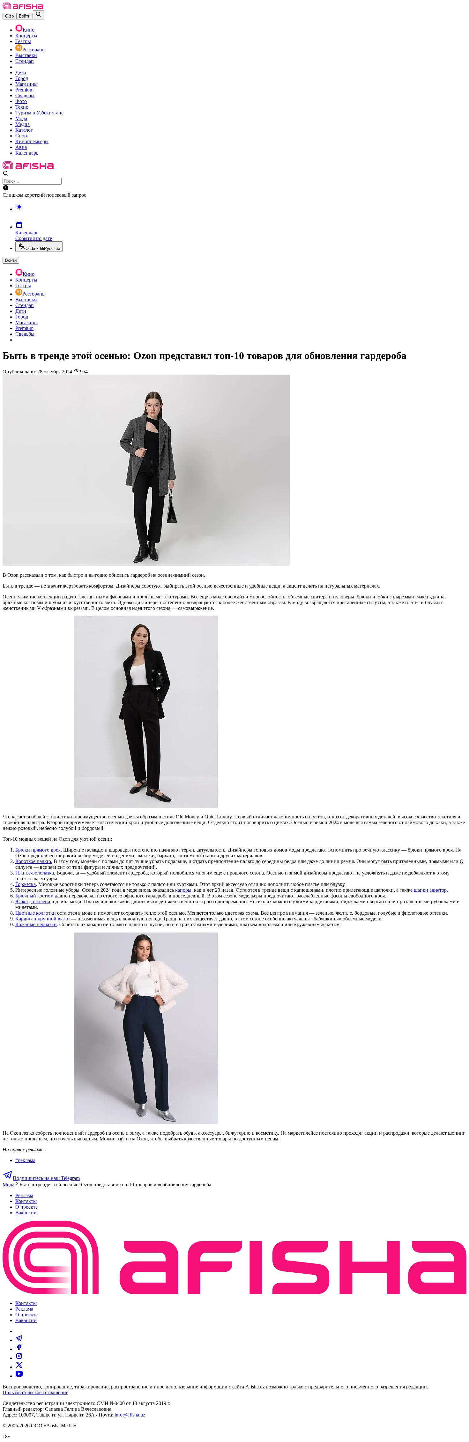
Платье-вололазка (34, 872)
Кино (28, 30)
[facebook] (19, 1349)
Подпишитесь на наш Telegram (46, 1178)
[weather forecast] (240, 213)
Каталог (24, 130)
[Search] (38, 14)
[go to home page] (23, 7)
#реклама (25, 1160)
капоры (183, 890)
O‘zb (9, 16)
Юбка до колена (32, 901)
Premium (24, 89)
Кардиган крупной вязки (42, 918)
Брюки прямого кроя (38, 850)
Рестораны (34, 49)
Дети (20, 72)
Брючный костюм (34, 895)
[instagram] (19, 1358)
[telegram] (19, 1340)
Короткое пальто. (33, 861)
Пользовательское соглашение (35, 1392)
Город (21, 78)
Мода (21, 118)
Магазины (26, 84)
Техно (21, 107)
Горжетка (25, 884)
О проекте (26, 1207)
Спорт (22, 135)
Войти (24, 16)
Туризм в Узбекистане (39, 112)
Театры (23, 41)
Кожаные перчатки (36, 924)
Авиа (21, 147)
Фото (21, 101)
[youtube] (19, 1376)
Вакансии (26, 1212)
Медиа (22, 124)
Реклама (24, 1195)
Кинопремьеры (31, 141)
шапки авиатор (430, 890)
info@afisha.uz (130, 1414)
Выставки (26, 55)
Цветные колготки (35, 913)
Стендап (24, 61)
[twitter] (19, 1367)
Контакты (26, 1201)
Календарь (26, 153)
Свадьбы (24, 95)
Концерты (26, 35)
